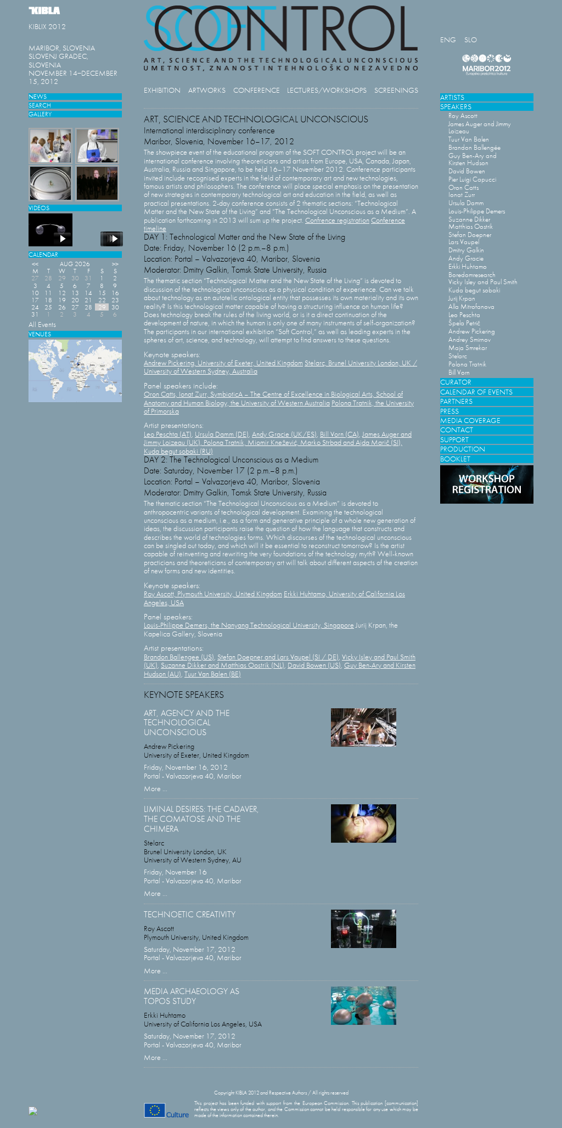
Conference (256, 90)
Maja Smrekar (467, 347)
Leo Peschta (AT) (168, 434)
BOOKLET (455, 459)
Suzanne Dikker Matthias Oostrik (470, 223)
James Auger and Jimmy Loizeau (479, 127)
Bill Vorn (459, 372)
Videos (39, 208)
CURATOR (455, 382)
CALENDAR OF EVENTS (476, 392)
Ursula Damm (466, 202)
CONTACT (456, 430)
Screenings (396, 90)
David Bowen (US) (314, 665)
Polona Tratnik (467, 364)
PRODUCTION (462, 449)
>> (115, 264)
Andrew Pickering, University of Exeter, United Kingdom (223, 363)
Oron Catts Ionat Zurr (463, 191)
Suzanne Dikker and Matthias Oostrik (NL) (222, 665)
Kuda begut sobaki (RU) (178, 451)
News (38, 96)
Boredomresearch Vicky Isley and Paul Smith (483, 278)
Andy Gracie (466, 258)
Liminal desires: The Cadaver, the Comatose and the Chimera (201, 818)
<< (35, 264)
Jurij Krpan (461, 298)
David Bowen (466, 170)
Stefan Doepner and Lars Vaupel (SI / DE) (278, 657)
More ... (155, 788)
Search (40, 105)
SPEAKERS (455, 107)
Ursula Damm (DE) (222, 434)
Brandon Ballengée (474, 147)
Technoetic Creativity (189, 914)
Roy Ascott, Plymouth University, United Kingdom (213, 594)
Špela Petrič (464, 322)
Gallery (40, 114)
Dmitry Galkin (466, 249)
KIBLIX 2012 (47, 26)
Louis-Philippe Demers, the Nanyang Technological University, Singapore (249, 625)
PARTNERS (456, 401)
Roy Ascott (462, 115)
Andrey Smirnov (469, 339)
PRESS (449, 411)
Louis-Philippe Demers (476, 211)
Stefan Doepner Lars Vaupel (469, 238)
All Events (42, 324)
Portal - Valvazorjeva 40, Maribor (192, 776)
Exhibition (162, 90)
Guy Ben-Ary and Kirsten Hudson (472, 159)
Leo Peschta (464, 314)
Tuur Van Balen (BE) (212, 674)
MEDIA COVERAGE (470, 420)
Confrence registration (337, 220)
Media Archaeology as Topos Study (191, 996)
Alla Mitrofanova (471, 306)
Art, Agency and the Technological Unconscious (186, 722)
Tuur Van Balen (468, 139)
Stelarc (457, 355)
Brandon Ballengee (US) (179, 657)
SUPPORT (454, 440)
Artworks (207, 90)
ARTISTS (452, 97)
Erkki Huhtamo (467, 266)
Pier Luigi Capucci (472, 179)
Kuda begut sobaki (474, 290)
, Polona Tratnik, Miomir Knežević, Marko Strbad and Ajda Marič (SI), (301, 442)
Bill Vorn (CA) (339, 434)
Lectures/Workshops (327, 90)
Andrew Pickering (471, 331)
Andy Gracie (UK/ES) (284, 434)
